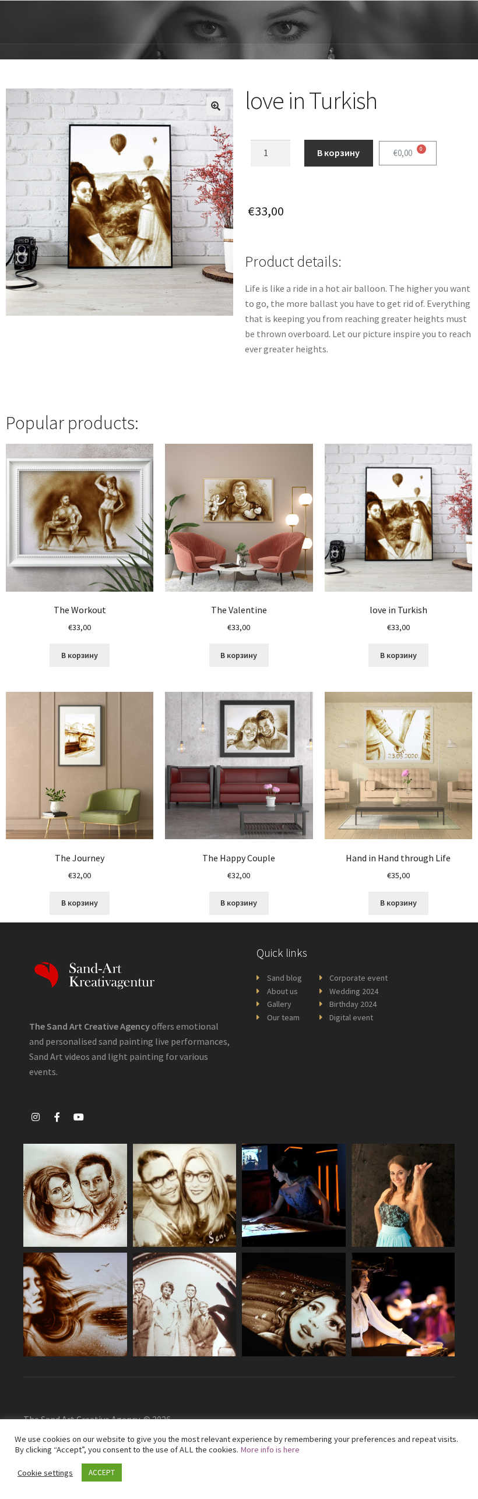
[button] (407, 21)
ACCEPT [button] (102, 1472)
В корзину (338, 152)
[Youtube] (78, 1117)
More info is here (270, 1449)
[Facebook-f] (57, 1117)
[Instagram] (35, 1117)
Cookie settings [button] (45, 1473)
